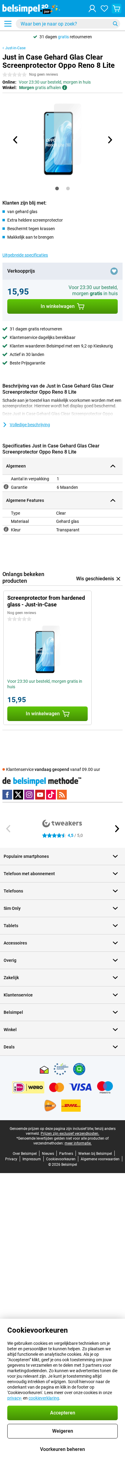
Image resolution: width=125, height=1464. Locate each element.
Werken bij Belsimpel (95, 1154)
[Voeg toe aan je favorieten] (114, 271)
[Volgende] (109, 140)
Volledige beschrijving (30, 424)
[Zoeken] (115, 24)
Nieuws (48, 1154)
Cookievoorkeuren (61, 1159)
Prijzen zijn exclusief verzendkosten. (70, 1133)
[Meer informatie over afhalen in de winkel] (64, 87)
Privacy (11, 1159)
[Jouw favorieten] (104, 8)
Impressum (31, 1159)
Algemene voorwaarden (100, 1159)
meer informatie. (78, 1143)
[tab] (57, 188)
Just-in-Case (15, 48)
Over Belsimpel (25, 1154)
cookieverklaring (44, 1398)
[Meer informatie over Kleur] (6, 529)
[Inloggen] (92, 8)
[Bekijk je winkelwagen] (116, 8)
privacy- (14, 1398)
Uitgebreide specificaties (25, 255)
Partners (66, 1154)
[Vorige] (15, 140)
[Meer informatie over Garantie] (6, 486)
